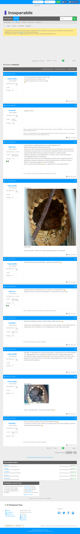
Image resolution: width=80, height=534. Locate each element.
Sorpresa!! (15, 65)
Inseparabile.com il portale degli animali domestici (57, 526)
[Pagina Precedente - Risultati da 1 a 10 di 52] (59, 61)
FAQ (13, 22)
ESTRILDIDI (21, 26)
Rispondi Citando (72, 101)
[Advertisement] (40, 47)
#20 (75, 418)
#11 (75, 73)
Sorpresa (6, 468)
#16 (75, 286)
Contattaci (42, 526)
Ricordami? (37, 5)
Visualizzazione (71, 69)
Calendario (17, 22)
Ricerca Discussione (60, 69)
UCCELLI (14, 26)
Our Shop (23, 516)
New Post (8, 514)
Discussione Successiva (47, 457)
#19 (75, 376)
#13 (75, 142)
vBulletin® (40, 529)
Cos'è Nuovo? (8, 18)
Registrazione (73, 2)
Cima (75, 452)
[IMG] (29, 489)
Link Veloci (38, 22)
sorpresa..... (7, 475)
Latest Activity (10, 516)
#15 (75, 259)
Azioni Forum (31, 22)
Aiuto (64, 2)
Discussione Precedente (33, 457)
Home (7, 510)
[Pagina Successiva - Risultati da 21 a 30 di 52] (70, 61)
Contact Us (9, 512)
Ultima (73, 60)
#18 (75, 349)
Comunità (24, 22)
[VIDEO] (30, 491)
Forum (16, 18)
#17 (75, 318)
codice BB (27, 486)
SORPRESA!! (7, 478)
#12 (75, 105)
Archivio (71, 526)
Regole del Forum (28, 494)
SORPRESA (6, 471)
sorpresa (6, 465)
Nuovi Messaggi (7, 22)
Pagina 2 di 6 (49, 60)
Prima (55, 60)
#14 (75, 180)
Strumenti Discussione (47, 69)
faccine (27, 488)
